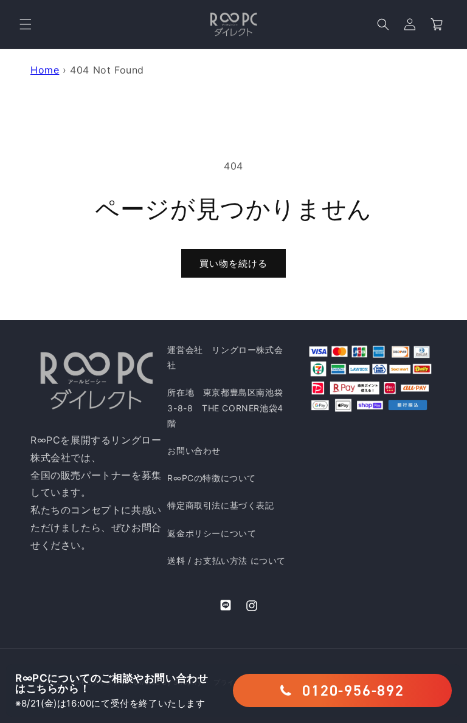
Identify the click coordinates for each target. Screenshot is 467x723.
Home (44, 70)
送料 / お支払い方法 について (226, 560)
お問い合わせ (194, 450)
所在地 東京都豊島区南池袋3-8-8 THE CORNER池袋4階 (225, 407)
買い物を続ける (233, 263)
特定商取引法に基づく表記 (220, 505)
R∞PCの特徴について (211, 478)
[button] (25, 24)
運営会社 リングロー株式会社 (225, 357)
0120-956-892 (353, 690)
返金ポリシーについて (211, 533)
